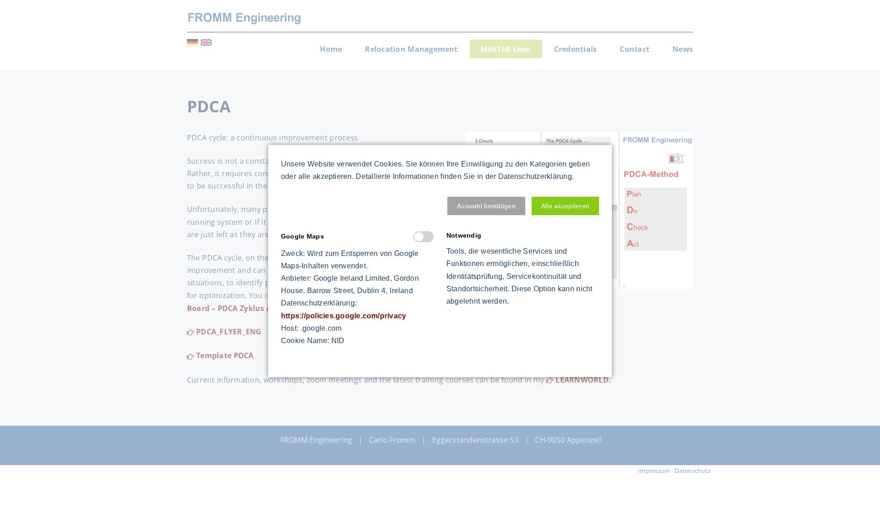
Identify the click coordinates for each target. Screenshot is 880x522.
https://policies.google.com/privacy (343, 316)
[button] (486, 206)
